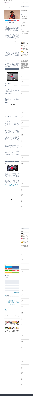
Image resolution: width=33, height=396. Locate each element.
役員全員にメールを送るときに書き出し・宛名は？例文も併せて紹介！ (24, 33)
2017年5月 (22, 157)
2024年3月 (22, 83)
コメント (6, 279)
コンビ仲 (27, 61)
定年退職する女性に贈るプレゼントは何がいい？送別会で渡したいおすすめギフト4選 (24, 49)
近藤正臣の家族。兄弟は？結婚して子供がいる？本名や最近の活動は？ (25, 10)
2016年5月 (22, 349)
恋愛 (21, 190)
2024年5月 (22, 81)
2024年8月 (22, 77)
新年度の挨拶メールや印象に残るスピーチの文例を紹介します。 (25, 43)
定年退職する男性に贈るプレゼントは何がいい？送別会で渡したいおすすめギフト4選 (24, 52)
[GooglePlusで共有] (12, 20)
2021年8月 (22, 100)
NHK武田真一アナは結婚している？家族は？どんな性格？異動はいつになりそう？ (25, 37)
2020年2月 (22, 122)
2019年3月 (22, 130)
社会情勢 (27, 2)
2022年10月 (22, 87)
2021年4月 (22, 105)
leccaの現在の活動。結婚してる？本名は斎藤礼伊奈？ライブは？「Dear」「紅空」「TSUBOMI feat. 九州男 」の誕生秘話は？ (24, 22)
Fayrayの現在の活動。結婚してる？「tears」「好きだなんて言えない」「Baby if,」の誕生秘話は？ (13, 304)
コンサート (25, 61)
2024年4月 (22, 82)
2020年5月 (22, 118)
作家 (27, 63)
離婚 (23, 68)
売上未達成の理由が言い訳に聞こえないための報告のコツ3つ (25, 18)
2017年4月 (22, 158)
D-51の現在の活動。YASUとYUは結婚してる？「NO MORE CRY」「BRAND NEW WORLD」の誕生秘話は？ (13, 298)
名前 (6, 284)
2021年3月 (22, 106)
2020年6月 (22, 117)
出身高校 (25, 64)
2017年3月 (22, 159)
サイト (6, 289)
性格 (27, 65)
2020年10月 (22, 112)
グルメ (21, 184)
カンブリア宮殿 (26, 60)
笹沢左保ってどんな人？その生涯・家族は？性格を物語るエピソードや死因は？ (25, 31)
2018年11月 (22, 135)
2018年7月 (22, 140)
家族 (23, 65)
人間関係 (21, 63)
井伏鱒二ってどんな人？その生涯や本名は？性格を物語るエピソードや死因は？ (25, 25)
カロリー (23, 60)
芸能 (10, 2)
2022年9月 (22, 88)
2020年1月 (22, 123)
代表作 (23, 63)
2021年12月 (22, 95)
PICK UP (21, 60)
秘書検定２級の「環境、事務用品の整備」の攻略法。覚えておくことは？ (25, 55)
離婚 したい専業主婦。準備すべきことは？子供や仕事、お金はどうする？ (12, 316)
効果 (26, 64)
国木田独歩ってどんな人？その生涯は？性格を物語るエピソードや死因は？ (25, 13)
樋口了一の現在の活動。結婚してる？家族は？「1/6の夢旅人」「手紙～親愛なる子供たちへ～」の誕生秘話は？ (13, 302)
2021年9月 (22, 99)
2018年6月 (22, 141)
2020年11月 (22, 111)
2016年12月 (22, 163)
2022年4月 (22, 93)
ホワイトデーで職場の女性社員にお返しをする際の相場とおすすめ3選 (25, 46)
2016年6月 (22, 170)
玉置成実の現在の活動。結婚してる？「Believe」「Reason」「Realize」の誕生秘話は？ (13, 300)
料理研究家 (22, 194)
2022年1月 (22, 94)
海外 (21, 196)
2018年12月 (22, 134)
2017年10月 (22, 151)
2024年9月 (22, 76)
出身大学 (23, 64)
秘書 (21, 201)
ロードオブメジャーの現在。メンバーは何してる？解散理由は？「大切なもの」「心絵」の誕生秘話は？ (13, 307)
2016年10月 (22, 165)
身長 (21, 68)
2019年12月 (22, 124)
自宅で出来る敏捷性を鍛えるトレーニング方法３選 (25, 28)
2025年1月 (22, 75)
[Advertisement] (12, 47)
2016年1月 (22, 176)
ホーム (5, 4)
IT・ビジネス (17, 2)
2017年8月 (22, 153)
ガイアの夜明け (22, 61)
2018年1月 (22, 147)
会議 (26, 63)
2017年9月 (22, 152)
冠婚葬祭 (24, 2)
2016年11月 (22, 164)
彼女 (6, 310)
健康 (13, 2)
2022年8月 (22, 89)
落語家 (21, 206)
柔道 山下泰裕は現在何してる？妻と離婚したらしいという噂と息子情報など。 (25, 16)
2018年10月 (22, 136)
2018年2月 (22, 146)
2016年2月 (22, 175)
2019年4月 (22, 129)
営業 (27, 64)
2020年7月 (22, 116)
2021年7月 (22, 101)
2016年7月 (22, 169)
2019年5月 (22, 128)
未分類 (21, 195)
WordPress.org (22, 214)
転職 (22, 68)
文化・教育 (20, 2)
